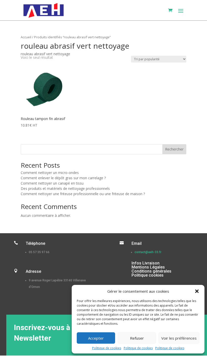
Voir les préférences (179, 338)
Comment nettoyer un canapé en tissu (52, 183)
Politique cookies (148, 275)
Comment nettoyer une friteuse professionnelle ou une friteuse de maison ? (83, 193)
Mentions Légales (148, 267)
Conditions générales (151, 271)
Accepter (96, 338)
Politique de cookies (106, 348)
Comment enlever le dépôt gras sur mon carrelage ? (63, 177)
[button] (196, 291)
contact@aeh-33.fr (148, 252)
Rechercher (174, 149)
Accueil (26, 37)
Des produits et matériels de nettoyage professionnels (65, 188)
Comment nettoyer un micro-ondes (50, 172)
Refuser (137, 338)
